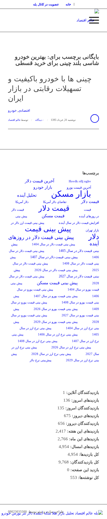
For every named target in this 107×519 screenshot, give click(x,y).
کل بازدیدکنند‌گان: (84, 462)
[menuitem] (68, 4)
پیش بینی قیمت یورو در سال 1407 (56, 296)
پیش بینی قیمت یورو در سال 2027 (56, 312)
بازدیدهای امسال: (84, 447)
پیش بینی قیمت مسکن (57, 282)
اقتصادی (24, 111)
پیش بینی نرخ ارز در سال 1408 (37, 341)
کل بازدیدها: (88, 454)
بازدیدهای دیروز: (85, 416)
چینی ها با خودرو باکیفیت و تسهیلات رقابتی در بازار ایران (50, 88)
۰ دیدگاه (39, 120)
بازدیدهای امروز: (84, 400)
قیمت (87, 209)
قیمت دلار (54, 208)
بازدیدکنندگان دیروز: (82, 423)
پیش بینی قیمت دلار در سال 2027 (56, 273)
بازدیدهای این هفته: (82, 431)
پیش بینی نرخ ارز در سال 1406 (58, 334)
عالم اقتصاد (14, 120)
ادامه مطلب (94, 118)
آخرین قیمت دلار (39, 180)
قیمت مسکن (53, 215)
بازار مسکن (71, 193)
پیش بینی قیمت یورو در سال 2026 (56, 309)
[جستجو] (77, 20)
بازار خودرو (42, 187)
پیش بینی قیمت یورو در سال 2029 (56, 321)
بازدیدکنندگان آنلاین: (82, 392)
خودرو (12, 111)
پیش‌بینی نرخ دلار (40, 360)
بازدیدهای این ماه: (83, 439)
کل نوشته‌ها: (88, 477)
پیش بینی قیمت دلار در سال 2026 (56, 270)
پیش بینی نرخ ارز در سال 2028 (51, 354)
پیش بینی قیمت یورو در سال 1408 (56, 299)
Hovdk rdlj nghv (80, 181)
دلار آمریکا (22, 202)
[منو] (91, 20)
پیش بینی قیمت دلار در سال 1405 (55, 247)
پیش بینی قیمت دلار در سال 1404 (53, 244)
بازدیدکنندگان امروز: (81, 408)
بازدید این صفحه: (84, 470)
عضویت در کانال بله (46, 4)
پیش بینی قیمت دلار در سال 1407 (54, 257)
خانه (68, 4)
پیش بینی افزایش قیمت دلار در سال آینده (57, 219)
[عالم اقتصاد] (62, 20)
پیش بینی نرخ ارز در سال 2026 (71, 347)
